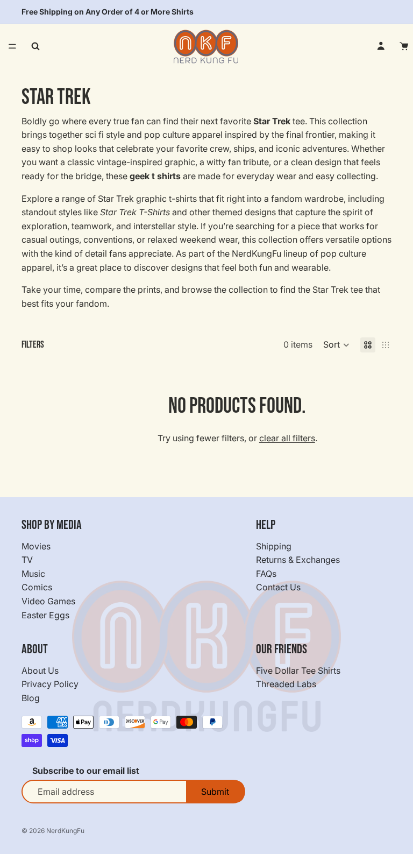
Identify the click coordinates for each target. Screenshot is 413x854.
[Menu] (12, 46)
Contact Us (278, 587)
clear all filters (287, 438)
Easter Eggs (45, 615)
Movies (36, 546)
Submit (215, 791)
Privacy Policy (50, 684)
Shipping (273, 546)
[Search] (35, 46)
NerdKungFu (65, 831)
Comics (37, 587)
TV (27, 559)
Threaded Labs (286, 684)
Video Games (48, 601)
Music (33, 573)
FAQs (266, 573)
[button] (336, 345)
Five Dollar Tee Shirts (298, 670)
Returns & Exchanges (298, 559)
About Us (40, 670)
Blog (31, 698)
